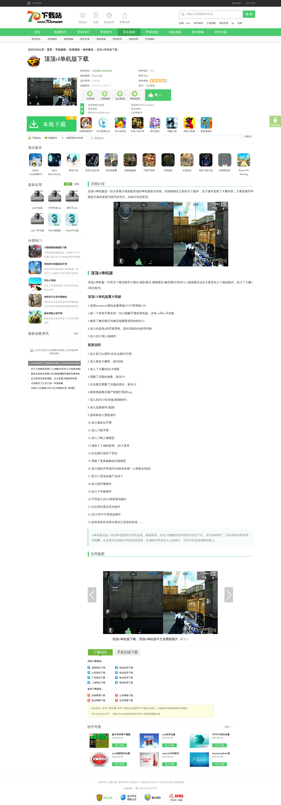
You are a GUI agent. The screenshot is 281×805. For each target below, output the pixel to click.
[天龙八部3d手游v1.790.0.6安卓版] (138, 123)
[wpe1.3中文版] (37, 220)
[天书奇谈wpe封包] (55, 197)
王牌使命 (168, 170)
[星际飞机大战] (206, 160)
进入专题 (119, 745)
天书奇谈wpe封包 (54, 208)
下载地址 (36, 138)
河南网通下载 (98, 695)
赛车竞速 (84, 39)
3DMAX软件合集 (221, 734)
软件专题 (221, 32)
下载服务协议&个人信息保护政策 (156, 782)
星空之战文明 (92, 170)
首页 (37, 32)
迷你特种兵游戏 (96, 105)
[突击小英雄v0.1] (190, 123)
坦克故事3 (136, 108)
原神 (239, 23)
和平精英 (198, 23)
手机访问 (98, 138)
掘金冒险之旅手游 (53, 313)
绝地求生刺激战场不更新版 (55, 264)
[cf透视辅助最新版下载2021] (35, 251)
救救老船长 (206, 131)
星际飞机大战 (206, 170)
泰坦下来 (73, 170)
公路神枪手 (136, 112)
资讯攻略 (198, 32)
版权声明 (123, 782)
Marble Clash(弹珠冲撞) (35, 174)
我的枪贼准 (130, 170)
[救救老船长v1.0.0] (207, 123)
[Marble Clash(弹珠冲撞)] (36, 160)
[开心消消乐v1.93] (121, 123)
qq (233, 23)
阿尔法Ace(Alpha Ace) (99, 112)
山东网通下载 (126, 695)
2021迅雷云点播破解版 (103, 131)
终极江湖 (172, 131)
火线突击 (187, 170)
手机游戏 (60, 49)
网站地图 (179, 782)
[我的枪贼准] (130, 160)
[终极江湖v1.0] (172, 123)
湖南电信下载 (98, 667)
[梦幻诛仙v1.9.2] (155, 123)
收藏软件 (52, 138)
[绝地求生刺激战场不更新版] (35, 268)
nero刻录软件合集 (121, 753)
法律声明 (112, 782)
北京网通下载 (126, 700)
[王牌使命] (168, 160)
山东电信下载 (98, 672)
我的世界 (223, 23)
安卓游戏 (129, 32)
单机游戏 (175, 32)
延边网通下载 (98, 700)
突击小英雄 (189, 131)
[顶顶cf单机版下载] (52, 91)
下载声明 (101, 782)
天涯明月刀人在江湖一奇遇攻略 (47, 383)
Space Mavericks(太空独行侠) (54, 174)
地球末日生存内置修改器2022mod (55, 296)
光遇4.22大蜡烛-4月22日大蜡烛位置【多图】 (53, 388)
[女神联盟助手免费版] (86, 123)
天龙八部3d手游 (138, 131)
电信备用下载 (126, 667)
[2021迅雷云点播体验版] (103, 123)
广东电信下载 (98, 677)
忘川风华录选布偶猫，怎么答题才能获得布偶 (54, 378)
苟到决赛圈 (111, 170)
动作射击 (36, 39)
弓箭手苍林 (149, 170)
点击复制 (150, 85)
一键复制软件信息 (74, 138)
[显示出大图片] (156, 566)
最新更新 (236, 3)
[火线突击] (187, 160)
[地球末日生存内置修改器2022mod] (35, 301)
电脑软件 (60, 32)
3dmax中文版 (72, 230)
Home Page (97, 75)
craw (188, 23)
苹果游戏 (152, 32)
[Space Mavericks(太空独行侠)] (55, 160)
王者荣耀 (211, 23)
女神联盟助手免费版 (86, 131)
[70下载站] (46, 12)
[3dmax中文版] (72, 220)
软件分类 (250, 3)
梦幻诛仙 (154, 131)
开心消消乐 (120, 131)
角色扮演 (117, 39)
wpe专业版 (37, 208)
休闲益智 (52, 39)
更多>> (77, 333)
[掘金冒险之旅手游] (35, 317)
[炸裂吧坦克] (225, 160)
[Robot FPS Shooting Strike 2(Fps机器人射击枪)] (244, 160)
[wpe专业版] (37, 197)
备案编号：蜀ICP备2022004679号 (140, 788)
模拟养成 (101, 39)
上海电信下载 (98, 682)
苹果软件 (106, 32)
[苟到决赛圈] (111, 160)
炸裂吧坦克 (225, 170)
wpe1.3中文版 (37, 230)
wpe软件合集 (168, 734)
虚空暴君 (92, 108)
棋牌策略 (68, 39)
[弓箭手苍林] (149, 160)
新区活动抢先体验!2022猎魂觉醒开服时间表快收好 (55, 373)
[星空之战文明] (92, 160)
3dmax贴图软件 (54, 230)
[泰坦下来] (74, 160)
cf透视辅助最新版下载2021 (55, 247)
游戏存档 (133, 39)
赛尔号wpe (72, 208)
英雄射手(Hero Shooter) (142, 105)
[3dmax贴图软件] (55, 220)
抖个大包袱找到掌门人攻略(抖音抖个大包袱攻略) (56, 369)
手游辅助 (149, 39)
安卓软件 (83, 32)
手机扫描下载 (127, 652)
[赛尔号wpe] (72, 197)
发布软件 (133, 782)
